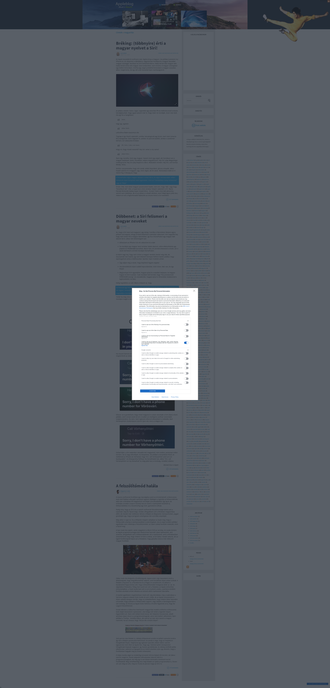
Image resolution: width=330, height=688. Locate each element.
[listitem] (165, 321)
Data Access (165, 397)
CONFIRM (152, 391)
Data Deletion (155, 397)
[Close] (194, 291)
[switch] (186, 324)
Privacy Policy (174, 397)
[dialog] (165, 344)
